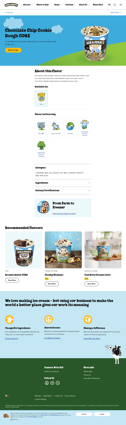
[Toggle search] (114, 4)
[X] (57, 382)
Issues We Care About (92, 339)
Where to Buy (43, 5)
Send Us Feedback (51, 372)
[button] (7, 395)
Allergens (40, 168)
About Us (83, 5)
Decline (84, 414)
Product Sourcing (11, 339)
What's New (98, 5)
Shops (57, 5)
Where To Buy (13, 50)
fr (109, 5)
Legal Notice (47, 396)
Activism (69, 5)
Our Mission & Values (52, 338)
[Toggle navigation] (120, 4)
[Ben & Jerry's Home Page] (11, 5)
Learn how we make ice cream (64, 213)
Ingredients (41, 183)
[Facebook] (46, 382)
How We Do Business (92, 378)
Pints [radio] (41, 104)
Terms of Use (43, 415)
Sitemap (38, 396)
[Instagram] (52, 382)
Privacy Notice (70, 396)
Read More (12, 280)
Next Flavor (115, 13)
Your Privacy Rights (31, 417)
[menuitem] (27, 5)
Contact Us (58, 396)
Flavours (27, 5)
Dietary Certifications (47, 191)
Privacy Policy (53, 415)
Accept (102, 414)
